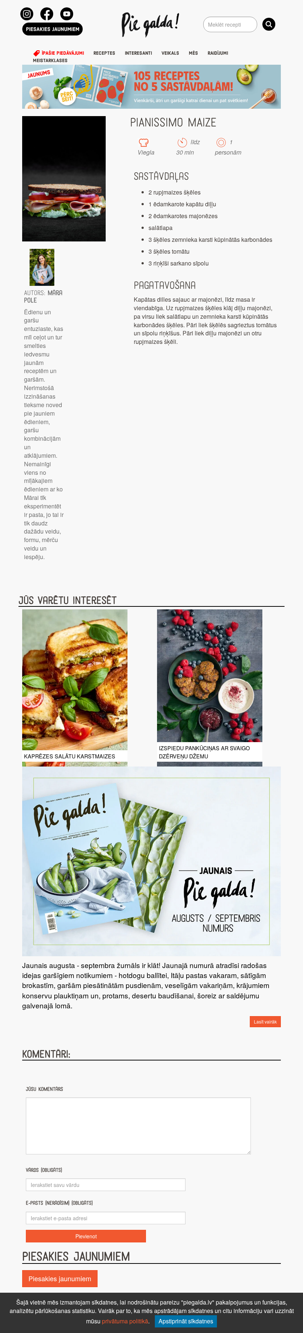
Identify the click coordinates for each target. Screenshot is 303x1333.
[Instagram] (26, 13)
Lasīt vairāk (265, 1021)
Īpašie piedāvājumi (62, 53)
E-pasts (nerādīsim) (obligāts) (59, 1203)
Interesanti (138, 53)
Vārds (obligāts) (44, 1170)
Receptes (104, 53)
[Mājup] (151, 24)
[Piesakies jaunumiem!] (52, 29)
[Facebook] (46, 13)
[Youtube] (66, 13)
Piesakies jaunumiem (59, 1278)
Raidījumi (218, 53)
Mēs (193, 53)
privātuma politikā (125, 1321)
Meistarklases (50, 61)
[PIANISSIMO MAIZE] (64, 178)
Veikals (170, 53)
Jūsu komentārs (44, 1089)
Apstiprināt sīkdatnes (186, 1321)
